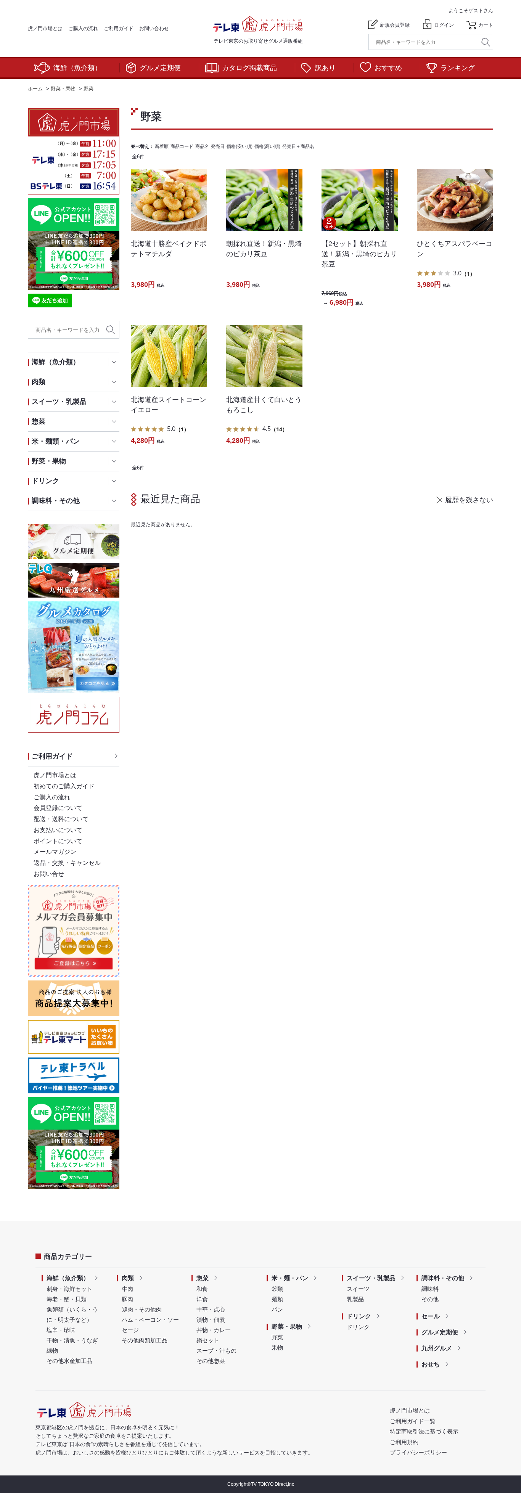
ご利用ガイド (118, 28)
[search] (486, 42)
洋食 (202, 1299)
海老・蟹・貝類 (67, 1299)
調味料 (430, 1289)
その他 (430, 1299)
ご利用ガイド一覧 (413, 1421)
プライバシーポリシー (418, 1452)
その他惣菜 (210, 1361)
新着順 (162, 146)
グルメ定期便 (160, 68)
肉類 (128, 1278)
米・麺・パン (290, 1278)
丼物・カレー (213, 1330)
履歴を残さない (469, 500)
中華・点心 (210, 1309)
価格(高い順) (267, 146)
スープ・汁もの (216, 1350)
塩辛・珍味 (61, 1330)
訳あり (325, 68)
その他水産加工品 (69, 1361)
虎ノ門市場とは (45, 28)
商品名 (202, 146)
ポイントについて (58, 841)
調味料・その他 (442, 1278)
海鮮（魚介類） (77, 68)
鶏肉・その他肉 (142, 1309)
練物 (52, 1350)
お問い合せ (49, 874)
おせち (430, 1364)
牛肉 (127, 1289)
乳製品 (355, 1299)
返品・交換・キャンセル (67, 863)
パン (277, 1309)
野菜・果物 (287, 1326)
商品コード (181, 146)
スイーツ (358, 1289)
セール (430, 1316)
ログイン (444, 25)
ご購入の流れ (83, 28)
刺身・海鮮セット (69, 1289)
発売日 (218, 146)
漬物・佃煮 (210, 1319)
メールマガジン (55, 852)
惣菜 (202, 1278)
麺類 (277, 1299)
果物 (277, 1347)
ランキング (458, 68)
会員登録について (58, 808)
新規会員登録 (395, 25)
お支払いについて (58, 830)
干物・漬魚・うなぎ (72, 1340)
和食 (202, 1289)
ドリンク (359, 1316)
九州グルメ (436, 1348)
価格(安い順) (239, 146)
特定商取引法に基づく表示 (424, 1431)
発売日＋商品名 (298, 146)
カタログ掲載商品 (249, 68)
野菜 (277, 1337)
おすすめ (388, 68)
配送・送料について (61, 819)
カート (485, 25)
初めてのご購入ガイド (64, 786)
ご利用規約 (404, 1442)
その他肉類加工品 (144, 1340)
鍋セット (207, 1340)
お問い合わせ (154, 28)
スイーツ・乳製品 (371, 1278)
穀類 (277, 1289)
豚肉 (127, 1299)
